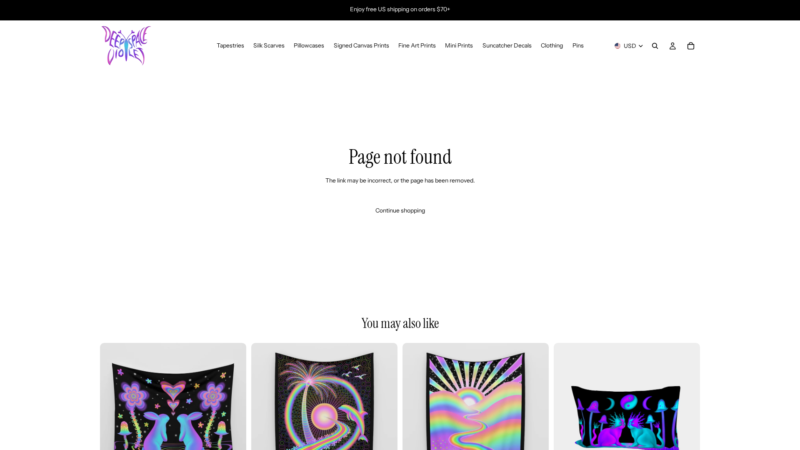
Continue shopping (400, 210)
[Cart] (691, 46)
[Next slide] (233, 416)
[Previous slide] (112, 416)
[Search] (655, 46)
